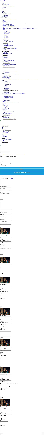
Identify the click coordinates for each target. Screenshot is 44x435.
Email (1, 163)
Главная (2, 1)
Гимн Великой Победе (5, 55)
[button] (3, 17)
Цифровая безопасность (5, 15)
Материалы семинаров (5, 6)
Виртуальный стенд (5, 10)
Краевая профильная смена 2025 (6, 117)
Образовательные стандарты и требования (7, 76)
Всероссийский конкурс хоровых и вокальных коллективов (9, 64)
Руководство (4, 73)
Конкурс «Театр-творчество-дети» (6, 133)
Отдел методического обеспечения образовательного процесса (10, 48)
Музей (3, 34)
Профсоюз (3, 137)
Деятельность (3, 80)
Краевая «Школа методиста (6, 5)
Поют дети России (5, 109)
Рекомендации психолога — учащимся (8, 45)
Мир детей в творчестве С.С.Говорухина (7, 53)
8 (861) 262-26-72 (3, 125)
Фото (3, 9)
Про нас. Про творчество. (5, 104)
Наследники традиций (5, 57)
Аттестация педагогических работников (6, 27)
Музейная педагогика (6, 88)
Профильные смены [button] (4, 116)
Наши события (5, 42)
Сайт (0, 164)
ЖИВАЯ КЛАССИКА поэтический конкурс (9, 60)
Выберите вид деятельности (3, 324)
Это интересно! (6, 81)
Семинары (5, 49)
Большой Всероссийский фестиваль (7, 58)
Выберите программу (2, 245)
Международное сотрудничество (6, 77)
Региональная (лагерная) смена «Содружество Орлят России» (9, 119)
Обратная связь (5, 38)
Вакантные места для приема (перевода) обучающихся (9, 25)
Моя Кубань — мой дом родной (6, 115)
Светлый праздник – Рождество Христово (7, 113)
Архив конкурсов (5, 52)
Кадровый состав (6, 40)
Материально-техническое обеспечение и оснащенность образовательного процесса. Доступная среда (14, 74)
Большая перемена (5, 56)
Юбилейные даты (6, 85)
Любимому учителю (5, 107)
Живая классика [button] (4, 59)
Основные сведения (5, 70)
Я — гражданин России (5, 112)
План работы (4, 7)
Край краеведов (6, 89)
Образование (4, 21)
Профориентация (6, 44)
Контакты (3, 11)
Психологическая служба (5, 43)
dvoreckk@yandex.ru (7, 125)
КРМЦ (2, 2)
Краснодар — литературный (7, 32)
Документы (4, 3)
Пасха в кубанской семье (5, 61)
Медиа (2, 8)
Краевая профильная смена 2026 (6, 65)
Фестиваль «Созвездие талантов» (6, 63)
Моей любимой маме (5, 62)
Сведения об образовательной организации (6, 18)
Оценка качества (5, 141)
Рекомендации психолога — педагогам (8, 97)
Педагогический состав (5, 22)
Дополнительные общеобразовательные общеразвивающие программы (11, 50)
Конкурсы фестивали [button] (4, 103)
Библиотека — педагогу (6, 33)
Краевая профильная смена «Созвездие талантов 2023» (9, 67)
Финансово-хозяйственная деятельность (7, 24)
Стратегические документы (7, 72)
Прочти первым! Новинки (7, 31)
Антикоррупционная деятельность (5, 51)
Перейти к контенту (2, 0)
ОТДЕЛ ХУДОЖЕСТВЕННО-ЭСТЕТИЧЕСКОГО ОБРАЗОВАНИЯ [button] (10, 39)
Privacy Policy (12, 178)
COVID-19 (4, 14)
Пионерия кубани (6, 36)
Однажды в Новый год (5, 54)
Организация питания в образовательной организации (9, 26)
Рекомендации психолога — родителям (8, 96)
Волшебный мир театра (5, 105)
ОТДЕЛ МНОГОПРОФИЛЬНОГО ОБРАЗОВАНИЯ (8, 41)
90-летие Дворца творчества (5, 16)
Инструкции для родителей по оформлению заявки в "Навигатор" (22, 172)
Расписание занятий (6, 92)
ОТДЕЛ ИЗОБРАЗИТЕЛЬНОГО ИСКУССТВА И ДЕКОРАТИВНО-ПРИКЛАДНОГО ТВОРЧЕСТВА (14, 93)
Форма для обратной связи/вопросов (7, 4)
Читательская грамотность (7, 30)
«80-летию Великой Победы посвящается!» (7, 13)
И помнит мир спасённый (6, 108)
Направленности (22, 169)
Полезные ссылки (3, 12)
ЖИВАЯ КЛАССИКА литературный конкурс (9, 111)
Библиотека (4, 29)
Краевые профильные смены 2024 (6, 66)
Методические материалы (7, 100)
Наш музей (5, 35)
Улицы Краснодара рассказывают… (8, 84)
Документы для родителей (6, 101)
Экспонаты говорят (6, 37)
